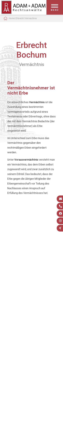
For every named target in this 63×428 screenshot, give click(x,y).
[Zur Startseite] (23, 13)
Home (12, 18)
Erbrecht (20, 18)
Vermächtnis (31, 18)
